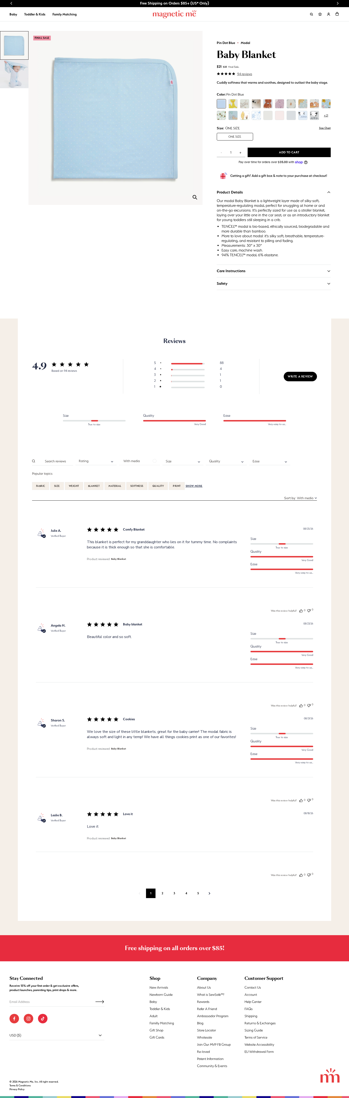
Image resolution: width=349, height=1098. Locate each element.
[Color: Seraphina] (326, 103)
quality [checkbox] (158, 486)
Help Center (253, 1002)
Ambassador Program (212, 1016)
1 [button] (150, 893)
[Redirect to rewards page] (320, 14)
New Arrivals (159, 987)
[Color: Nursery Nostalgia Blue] (268, 103)
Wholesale (204, 1037)
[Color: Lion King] (314, 103)
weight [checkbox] (74, 486)
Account (251, 994)
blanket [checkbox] (93, 486)
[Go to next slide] (338, 3)
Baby (13, 14)
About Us (204, 987)
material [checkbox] (114, 486)
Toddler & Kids (34, 14)
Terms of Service (256, 1037)
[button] (337, 13)
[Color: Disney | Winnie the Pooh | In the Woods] (256, 115)
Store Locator (206, 1030)
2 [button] (163, 893)
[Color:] (221, 115)
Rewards (203, 1002)
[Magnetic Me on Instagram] (28, 1018)
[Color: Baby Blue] (291, 115)
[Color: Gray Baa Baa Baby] (314, 115)
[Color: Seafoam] (268, 115)
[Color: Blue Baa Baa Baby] (302, 115)
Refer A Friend (207, 1009)
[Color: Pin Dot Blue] (221, 103)
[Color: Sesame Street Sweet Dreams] (233, 103)
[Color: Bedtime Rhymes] (244, 103)
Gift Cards (157, 1037)
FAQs (249, 1009)
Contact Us (253, 987)
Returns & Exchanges (260, 1023)
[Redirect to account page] (328, 14)
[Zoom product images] (195, 197)
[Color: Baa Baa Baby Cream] (256, 103)
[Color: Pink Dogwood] (279, 115)
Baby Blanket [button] (118, 559)
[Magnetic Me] (174, 14)
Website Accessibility (259, 1044)
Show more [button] (194, 486)
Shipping (251, 1016)
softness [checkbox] (136, 486)
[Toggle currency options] (100, 1035)
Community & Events (212, 1066)
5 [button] (198, 893)
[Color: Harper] (302, 103)
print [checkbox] (176, 486)
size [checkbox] (57, 486)
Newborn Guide (161, 994)
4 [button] (186, 893)
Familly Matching (162, 1023)
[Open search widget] (311, 14)
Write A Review (300, 376)
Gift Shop (156, 1030)
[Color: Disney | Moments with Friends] (244, 115)
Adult (154, 1016)
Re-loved (203, 1052)
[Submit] (99, 1001)
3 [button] (174, 893)
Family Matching (64, 14)
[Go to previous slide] (11, 3)
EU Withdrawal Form (259, 1052)
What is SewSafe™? (210, 994)
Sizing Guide (254, 1030)
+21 (326, 115)
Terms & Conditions (20, 1085)
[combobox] (96, 461)
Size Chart (325, 128)
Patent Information (210, 1059)
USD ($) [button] (15, 1035)
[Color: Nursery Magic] (291, 103)
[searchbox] (55, 461)
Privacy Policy (16, 1089)
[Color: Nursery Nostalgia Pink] (279, 103)
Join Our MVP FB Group (214, 1044)
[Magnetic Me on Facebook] (14, 1018)
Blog (200, 1023)
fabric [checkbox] (40, 486)
